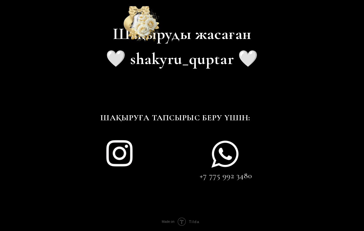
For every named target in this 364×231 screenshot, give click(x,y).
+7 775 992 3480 (226, 176)
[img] (119, 153)
